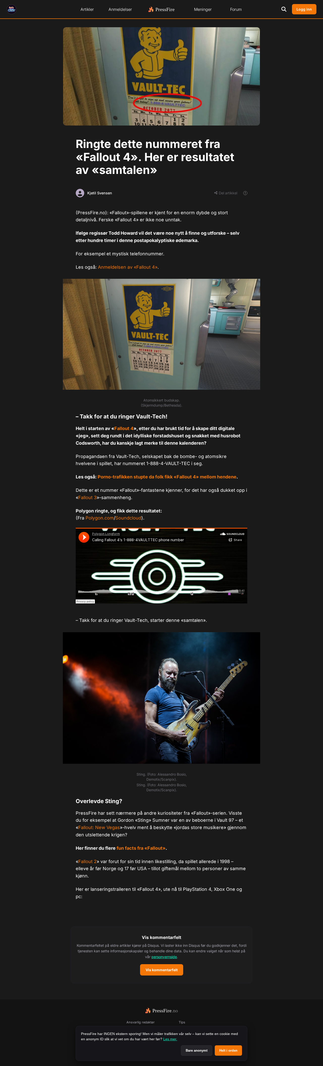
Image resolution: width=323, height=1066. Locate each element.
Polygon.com (100, 518)
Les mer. (170, 1039)
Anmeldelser (120, 9)
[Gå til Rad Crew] (12, 9)
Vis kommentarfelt (162, 970)
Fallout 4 (123, 428)
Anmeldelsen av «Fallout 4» (127, 267)
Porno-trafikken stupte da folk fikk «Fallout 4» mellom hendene (167, 476)
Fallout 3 (87, 497)
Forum (236, 9)
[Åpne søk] (284, 9)
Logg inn (304, 9)
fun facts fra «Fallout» (141, 848)
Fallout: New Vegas (99, 827)
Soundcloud (128, 518)
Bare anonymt (196, 1050)
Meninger (203, 9)
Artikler (87, 9)
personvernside (164, 957)
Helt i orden (228, 1050)
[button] (161, 955)
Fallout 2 (87, 861)
